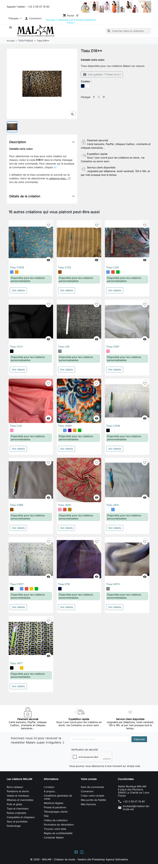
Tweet (99, 97)
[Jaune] (31, 589)
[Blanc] (113, 430)
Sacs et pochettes (17, 821)
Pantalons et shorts (18, 791)
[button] (33, 18)
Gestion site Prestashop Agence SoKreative (103, 859)
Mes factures (88, 804)
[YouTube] (81, 852)
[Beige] (60, 430)
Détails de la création (24, 196)
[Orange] (17, 272)
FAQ (46, 815)
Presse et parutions (55, 807)
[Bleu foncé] (60, 589)
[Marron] (60, 272)
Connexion (87, 791)
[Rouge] (113, 272)
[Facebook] (76, 852)
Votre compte (89, 779)
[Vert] (118, 272)
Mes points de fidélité (93, 799)
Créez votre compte (92, 795)
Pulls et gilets (14, 804)
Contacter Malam (54, 837)
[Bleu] (12, 272)
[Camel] (70, 509)
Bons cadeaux (15, 787)
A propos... (50, 791)
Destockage (14, 825)
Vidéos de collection (56, 820)
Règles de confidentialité (58, 833)
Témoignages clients (56, 811)
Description (17, 142)
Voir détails (18, 290)
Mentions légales (53, 803)
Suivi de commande (92, 787)
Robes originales (16, 812)
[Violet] (70, 430)
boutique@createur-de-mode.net (136, 808)
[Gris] (60, 351)
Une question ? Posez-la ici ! (102, 74)
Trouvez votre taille (55, 828)
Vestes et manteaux (18, 795)
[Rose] (108, 351)
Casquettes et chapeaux (21, 817)
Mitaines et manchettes (20, 799)
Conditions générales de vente (58, 797)
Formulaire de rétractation (59, 824)
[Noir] (12, 351)
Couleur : (86, 81)
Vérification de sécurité (84, 749)
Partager (94, 97)
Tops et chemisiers (18, 808)
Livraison (49, 787)
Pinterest (104, 97)
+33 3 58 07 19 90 (134, 801)
